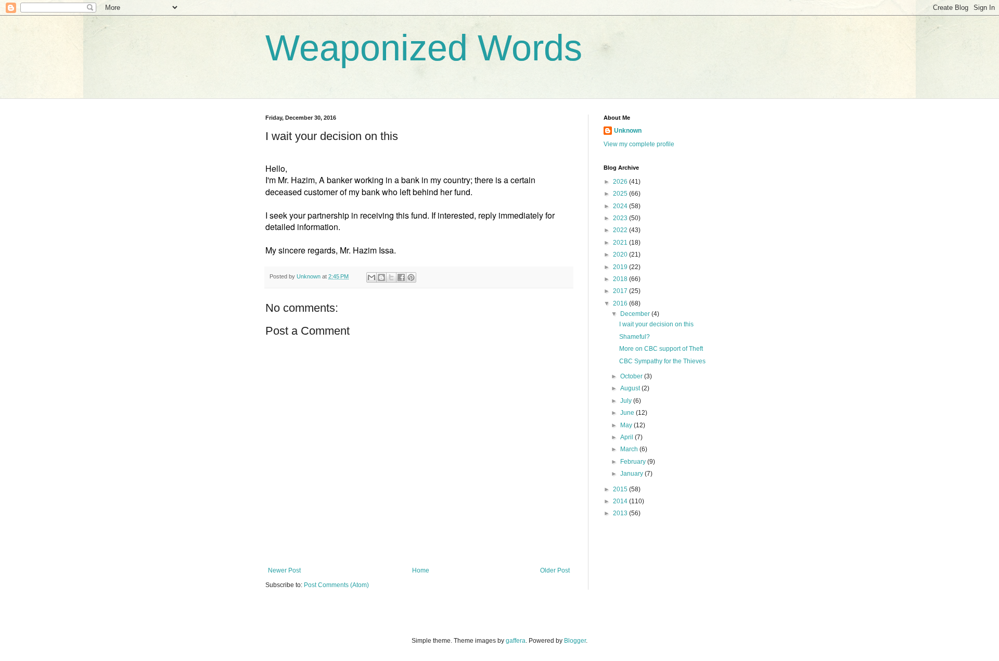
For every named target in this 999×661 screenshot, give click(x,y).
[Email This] (371, 277)
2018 (621, 279)
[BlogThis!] (381, 277)
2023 (621, 218)
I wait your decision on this (656, 324)
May (627, 425)
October (632, 376)
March (629, 449)
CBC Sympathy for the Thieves (662, 361)
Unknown (628, 130)
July (626, 400)
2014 (621, 501)
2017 (621, 291)
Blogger (575, 640)
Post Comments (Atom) (336, 585)
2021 (621, 242)
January (632, 473)
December (635, 313)
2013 (621, 513)
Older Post (555, 570)
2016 (621, 303)
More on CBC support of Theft (661, 348)
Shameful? (634, 336)
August (631, 388)
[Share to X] (391, 277)
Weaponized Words (423, 48)
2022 (621, 230)
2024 (621, 206)
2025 (621, 193)
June (628, 412)
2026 (621, 181)
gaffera (516, 640)
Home (420, 570)
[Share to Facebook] (401, 277)
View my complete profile (639, 144)
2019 (621, 267)
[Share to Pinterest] (411, 277)
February (633, 461)
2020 (621, 254)
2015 (621, 489)
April (627, 437)
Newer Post (284, 570)
